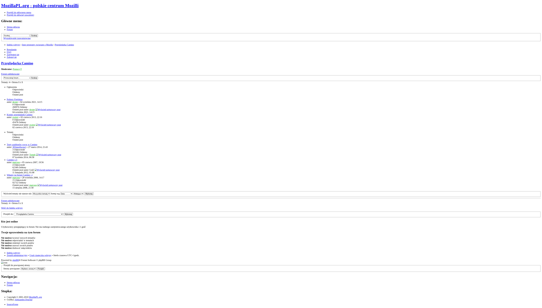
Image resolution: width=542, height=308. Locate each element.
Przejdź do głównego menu (19, 12)
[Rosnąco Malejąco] (83, 193)
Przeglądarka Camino (64, 45)
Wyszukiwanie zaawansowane (17, 38)
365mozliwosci (19, 147)
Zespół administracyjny (17, 255)
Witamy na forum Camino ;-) (19, 175)
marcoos (16, 162)
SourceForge (12, 304)
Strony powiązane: (12, 268)
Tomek (32, 155)
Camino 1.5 (12, 160)
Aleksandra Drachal (23, 299)
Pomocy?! (17, 69)
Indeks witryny (13, 45)
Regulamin (12, 49)
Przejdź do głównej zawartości (20, 15)
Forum (10, 29)
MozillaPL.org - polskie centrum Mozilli (40, 5)
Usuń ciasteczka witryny (40, 255)
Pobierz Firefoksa (14, 99)
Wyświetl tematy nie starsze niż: (17, 193)
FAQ (9, 52)
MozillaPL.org (35, 297)
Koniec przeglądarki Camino (19, 114)
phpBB (15, 260)
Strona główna (13, 27)
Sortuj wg (55, 193)
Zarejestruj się (13, 54)
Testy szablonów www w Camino (22, 144)
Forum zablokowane (10, 74)
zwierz (15, 117)
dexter (15, 102)
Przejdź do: (8, 214)
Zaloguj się (12, 57)
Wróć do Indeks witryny (12, 208)
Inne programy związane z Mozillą (37, 45)
